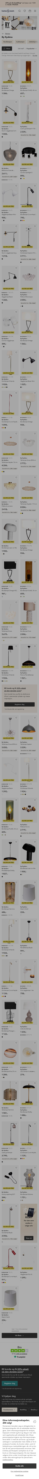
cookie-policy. (8, 1460)
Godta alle (19, 1466)
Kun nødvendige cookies (19, 1471)
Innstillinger (19, 1475)
